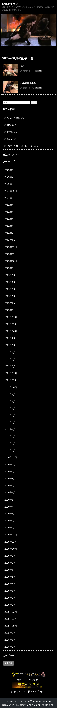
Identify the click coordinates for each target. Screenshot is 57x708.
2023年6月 (10, 289)
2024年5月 (10, 226)
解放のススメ (10, 4)
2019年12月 (10, 534)
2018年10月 (10, 626)
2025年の (12, 139)
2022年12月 (10, 317)
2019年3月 (10, 591)
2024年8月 (10, 212)
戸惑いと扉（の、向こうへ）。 (23, 146)
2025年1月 (10, 184)
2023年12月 (10, 247)
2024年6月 (10, 219)
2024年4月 (10, 233)
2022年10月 (10, 331)
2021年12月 (10, 373)
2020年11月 (10, 464)
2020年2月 (10, 520)
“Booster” (11, 125)
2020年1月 (10, 527)
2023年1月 (10, 310)
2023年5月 (10, 296)
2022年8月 (10, 345)
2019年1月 (10, 605)
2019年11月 (10, 542)
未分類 (9, 663)
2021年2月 (10, 443)
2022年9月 (10, 338)
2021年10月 (10, 387)
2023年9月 (10, 268)
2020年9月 (10, 471)
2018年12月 (10, 612)
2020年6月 (10, 492)
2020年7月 (10, 485)
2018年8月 (10, 640)
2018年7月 (10, 647)
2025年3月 (10, 170)
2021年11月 (10, 380)
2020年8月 (10, 478)
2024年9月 (10, 205)
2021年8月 (10, 401)
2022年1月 (10, 366)
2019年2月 (10, 598)
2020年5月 (10, 499)
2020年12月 (10, 457)
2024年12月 (10, 191)
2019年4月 (10, 584)
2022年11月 (10, 324)
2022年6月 (10, 359)
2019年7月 (10, 562)
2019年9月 (10, 555)
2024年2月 (10, 240)
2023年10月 (10, 261)
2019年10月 (10, 549)
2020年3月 (10, 513)
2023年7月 (10, 282)
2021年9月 (10, 394)
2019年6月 (10, 569)
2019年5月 (10, 577)
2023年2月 (10, 303)
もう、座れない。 (16, 118)
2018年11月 (10, 619)
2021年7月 (10, 408)
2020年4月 (10, 506)
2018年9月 (10, 633)
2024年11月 (10, 198)
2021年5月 (10, 422)
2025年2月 (10, 177)
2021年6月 (10, 415)
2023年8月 (10, 275)
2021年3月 (10, 436)
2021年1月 (10, 450)
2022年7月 (10, 352)
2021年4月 (10, 429)
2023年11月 (10, 254)
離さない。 (12, 132)
